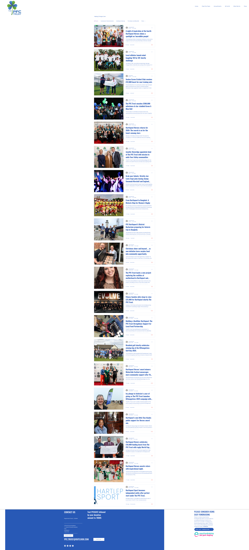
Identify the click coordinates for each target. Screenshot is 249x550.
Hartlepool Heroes (120, 21)
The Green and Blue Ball (133, 21)
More (142, 21)
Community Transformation (107, 21)
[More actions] (152, 27)
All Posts (96, 21)
